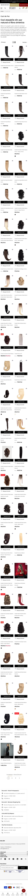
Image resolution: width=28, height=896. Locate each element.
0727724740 (7, 832)
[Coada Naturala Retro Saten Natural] (7, 539)
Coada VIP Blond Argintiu (6, 763)
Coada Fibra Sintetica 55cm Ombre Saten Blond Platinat (7, 239)
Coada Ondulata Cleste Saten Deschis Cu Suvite (7, 495)
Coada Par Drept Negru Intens (7, 65)
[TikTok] (13, 859)
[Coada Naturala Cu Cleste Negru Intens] (7, 309)
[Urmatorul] (19, 778)
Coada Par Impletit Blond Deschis (6, 703)
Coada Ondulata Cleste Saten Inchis (21, 239)
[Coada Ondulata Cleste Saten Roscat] (7, 627)
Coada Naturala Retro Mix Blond (6, 380)
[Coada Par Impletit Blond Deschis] (7, 688)
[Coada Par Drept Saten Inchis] (21, 79)
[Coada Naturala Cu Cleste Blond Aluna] (21, 749)
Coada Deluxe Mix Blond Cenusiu (20, 584)
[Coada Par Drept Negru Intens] (7, 51)
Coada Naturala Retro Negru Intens (7, 733)
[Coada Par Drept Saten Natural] (21, 51)
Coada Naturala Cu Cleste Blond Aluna (20, 764)
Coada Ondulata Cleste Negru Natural (21, 209)
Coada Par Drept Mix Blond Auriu (6, 181)
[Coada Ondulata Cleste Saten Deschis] (7, 452)
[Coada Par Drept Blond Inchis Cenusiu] (7, 194)
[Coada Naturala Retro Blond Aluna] (21, 688)
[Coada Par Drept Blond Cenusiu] (7, 107)
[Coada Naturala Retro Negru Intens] (7, 718)
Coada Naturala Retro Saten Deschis (20, 673)
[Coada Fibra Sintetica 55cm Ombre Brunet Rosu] (21, 599)
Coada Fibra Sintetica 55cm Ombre (20, 324)
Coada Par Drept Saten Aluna (21, 121)
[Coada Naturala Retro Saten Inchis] (21, 508)
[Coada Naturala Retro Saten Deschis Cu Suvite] (7, 658)
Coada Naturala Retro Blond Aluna (20, 703)
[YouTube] (21, 859)
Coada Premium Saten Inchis (7, 268)
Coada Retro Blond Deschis (21, 408)
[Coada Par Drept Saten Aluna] (21, 107)
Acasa (2, 11)
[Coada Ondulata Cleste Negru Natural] (21, 194)
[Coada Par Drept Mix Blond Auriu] (7, 166)
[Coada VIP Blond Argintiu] (7, 749)
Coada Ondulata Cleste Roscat (7, 353)
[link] (13, 894)
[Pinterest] (9, 859)
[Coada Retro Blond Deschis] (21, 394)
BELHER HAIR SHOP (5, 5)
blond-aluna (15, 708)
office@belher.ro (4, 848)
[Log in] (20, 8)
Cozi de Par (7, 11)
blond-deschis (15, 414)
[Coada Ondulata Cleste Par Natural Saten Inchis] (7, 569)
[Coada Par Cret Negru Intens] (21, 255)
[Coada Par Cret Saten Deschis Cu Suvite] (7, 599)
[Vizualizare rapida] (12, 46)
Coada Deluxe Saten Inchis (20, 379)
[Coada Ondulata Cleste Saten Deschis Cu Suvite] (7, 480)
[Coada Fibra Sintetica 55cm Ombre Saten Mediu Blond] (7, 281)
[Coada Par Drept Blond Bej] (7, 135)
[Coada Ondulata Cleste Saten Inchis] (21, 224)
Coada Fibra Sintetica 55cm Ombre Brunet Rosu (20, 614)
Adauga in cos (7, 59)
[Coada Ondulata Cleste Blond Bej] (21, 281)
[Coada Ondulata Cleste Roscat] (7, 339)
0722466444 (7, 798)
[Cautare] (5, 8)
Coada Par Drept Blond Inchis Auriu (21, 181)
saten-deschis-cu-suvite (1, 678)
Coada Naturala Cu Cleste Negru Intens (7, 324)
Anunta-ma (7, 488)
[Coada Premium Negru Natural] (21, 452)
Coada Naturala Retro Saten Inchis (20, 523)
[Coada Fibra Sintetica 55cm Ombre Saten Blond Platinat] (7, 224)
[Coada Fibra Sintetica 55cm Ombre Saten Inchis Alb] (21, 480)
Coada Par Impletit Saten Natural (6, 439)
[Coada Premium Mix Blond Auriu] (21, 424)
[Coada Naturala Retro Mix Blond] (7, 365)
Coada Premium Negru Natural (19, 467)
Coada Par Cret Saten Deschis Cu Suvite (7, 614)
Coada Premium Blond (19, 552)
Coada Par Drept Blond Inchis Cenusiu (7, 209)
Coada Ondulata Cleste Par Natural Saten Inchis (6, 584)
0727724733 (6, 821)
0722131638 (6, 810)
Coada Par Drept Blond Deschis (5, 94)
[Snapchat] (17, 859)
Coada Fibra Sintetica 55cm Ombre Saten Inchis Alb (20, 495)
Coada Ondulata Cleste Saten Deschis (7, 467)
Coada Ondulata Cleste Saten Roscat (7, 642)
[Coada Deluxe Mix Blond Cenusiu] (21, 569)
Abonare (23, 867)
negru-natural (15, 214)
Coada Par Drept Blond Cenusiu (5, 122)
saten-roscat (1, 648)
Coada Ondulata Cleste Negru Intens (21, 150)
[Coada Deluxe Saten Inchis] (21, 365)
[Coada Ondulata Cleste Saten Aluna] (7, 508)
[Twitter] (25, 859)
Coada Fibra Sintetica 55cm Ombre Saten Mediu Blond (6, 296)
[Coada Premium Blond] (21, 539)
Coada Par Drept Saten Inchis (21, 93)
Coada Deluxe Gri (18, 353)
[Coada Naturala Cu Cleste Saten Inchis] (7, 394)
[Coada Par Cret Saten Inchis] (21, 627)
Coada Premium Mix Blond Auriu (20, 439)
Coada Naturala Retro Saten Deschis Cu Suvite (6, 673)
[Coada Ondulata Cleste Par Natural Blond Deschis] (21, 718)
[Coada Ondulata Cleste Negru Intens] (21, 135)
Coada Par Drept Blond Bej (6, 149)
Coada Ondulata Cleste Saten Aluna (7, 523)
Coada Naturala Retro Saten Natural (6, 553)
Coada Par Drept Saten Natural (19, 66)
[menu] (1, 8)
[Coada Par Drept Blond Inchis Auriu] (21, 166)
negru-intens (15, 156)
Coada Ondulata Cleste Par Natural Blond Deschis (21, 734)
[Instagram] (5, 859)
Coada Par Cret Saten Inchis (20, 641)
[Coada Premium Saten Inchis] (7, 255)
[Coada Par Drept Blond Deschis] (7, 79)
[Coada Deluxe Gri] (21, 339)
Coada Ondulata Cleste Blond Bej (21, 296)
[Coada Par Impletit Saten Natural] (7, 424)
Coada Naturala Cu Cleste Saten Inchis (6, 408)
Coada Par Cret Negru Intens (21, 268)
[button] (13, 42)
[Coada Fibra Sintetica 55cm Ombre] (21, 309)
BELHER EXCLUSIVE (14, 5)
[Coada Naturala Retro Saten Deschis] (21, 658)
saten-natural (1, 559)
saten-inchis (15, 245)
